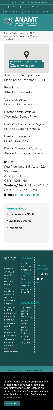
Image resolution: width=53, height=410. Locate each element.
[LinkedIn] (42, 279)
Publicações (15, 227)
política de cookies (13, 397)
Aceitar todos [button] (12, 403)
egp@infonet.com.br (29, 194)
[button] (26, 55)
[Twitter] (42, 274)
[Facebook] (38, 274)
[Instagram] (46, 274)
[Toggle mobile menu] (47, 18)
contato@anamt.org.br (31, 282)
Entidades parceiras (20, 220)
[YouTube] (38, 279)
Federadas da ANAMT (21, 213)
